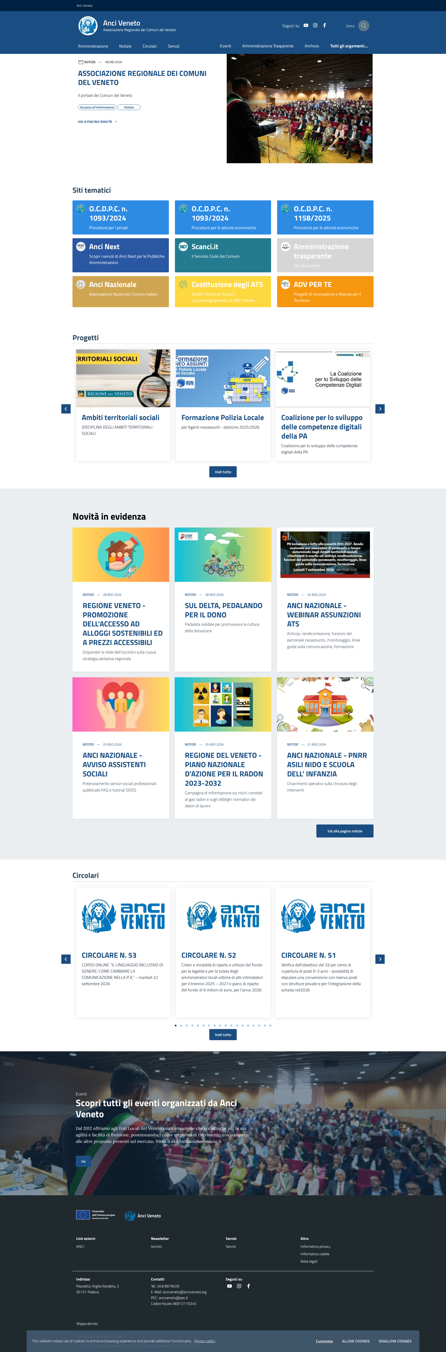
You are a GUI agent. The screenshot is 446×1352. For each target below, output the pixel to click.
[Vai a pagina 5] (198, 1025)
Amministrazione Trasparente (268, 46)
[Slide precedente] (66, 409)
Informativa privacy (315, 1246)
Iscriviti (156, 1246)
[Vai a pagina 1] (176, 1025)
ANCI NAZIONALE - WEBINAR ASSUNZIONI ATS (324, 614)
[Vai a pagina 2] (181, 1025)
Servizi (174, 46)
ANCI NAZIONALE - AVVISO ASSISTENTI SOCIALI (114, 764)
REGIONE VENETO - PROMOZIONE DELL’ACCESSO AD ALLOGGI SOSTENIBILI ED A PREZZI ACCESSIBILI (123, 624)
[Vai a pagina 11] (231, 1025)
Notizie (125, 46)
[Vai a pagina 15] (254, 1025)
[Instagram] (313, 26)
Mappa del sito (87, 1323)
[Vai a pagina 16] (259, 1025)
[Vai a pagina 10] (226, 1025)
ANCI (80, 1246)
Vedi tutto (223, 472)
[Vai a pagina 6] (203, 1025)
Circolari (150, 46)
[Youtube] (304, 26)
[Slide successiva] (380, 409)
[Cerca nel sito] (363, 25)
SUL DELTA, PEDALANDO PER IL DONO (223, 610)
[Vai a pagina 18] (270, 1025)
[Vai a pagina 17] (265, 1025)
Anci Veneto (84, 5)
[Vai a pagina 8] (215, 1025)
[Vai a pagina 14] (248, 1025)
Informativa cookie (315, 1254)
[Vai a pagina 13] (242, 1025)
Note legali (309, 1261)
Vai (83, 1161)
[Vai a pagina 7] (209, 1025)
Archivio (312, 46)
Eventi (225, 46)
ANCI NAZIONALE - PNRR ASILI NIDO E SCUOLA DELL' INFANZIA (327, 764)
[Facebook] (322, 26)
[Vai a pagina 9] (220, 1025)
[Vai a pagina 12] (237, 1025)
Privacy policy (204, 1341)
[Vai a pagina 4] (192, 1025)
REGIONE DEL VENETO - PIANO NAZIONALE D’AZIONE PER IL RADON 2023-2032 (224, 768)
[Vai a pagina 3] (187, 1025)
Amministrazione (93, 46)
